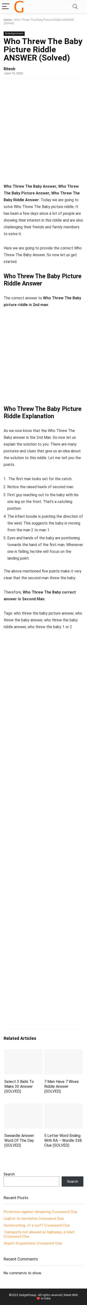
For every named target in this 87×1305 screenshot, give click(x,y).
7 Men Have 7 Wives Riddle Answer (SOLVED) (61, 1086)
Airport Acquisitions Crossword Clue (33, 1243)
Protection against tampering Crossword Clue (40, 1212)
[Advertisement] (43, 129)
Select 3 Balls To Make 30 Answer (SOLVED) (19, 1086)
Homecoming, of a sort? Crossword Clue (37, 1225)
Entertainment (14, 33)
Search (9, 1174)
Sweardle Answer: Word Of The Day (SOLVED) (19, 1140)
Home (7, 20)
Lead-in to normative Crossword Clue (34, 1218)
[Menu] (6, 6)
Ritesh (9, 69)
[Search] (75, 6)
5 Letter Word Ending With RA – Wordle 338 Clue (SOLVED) (63, 1140)
